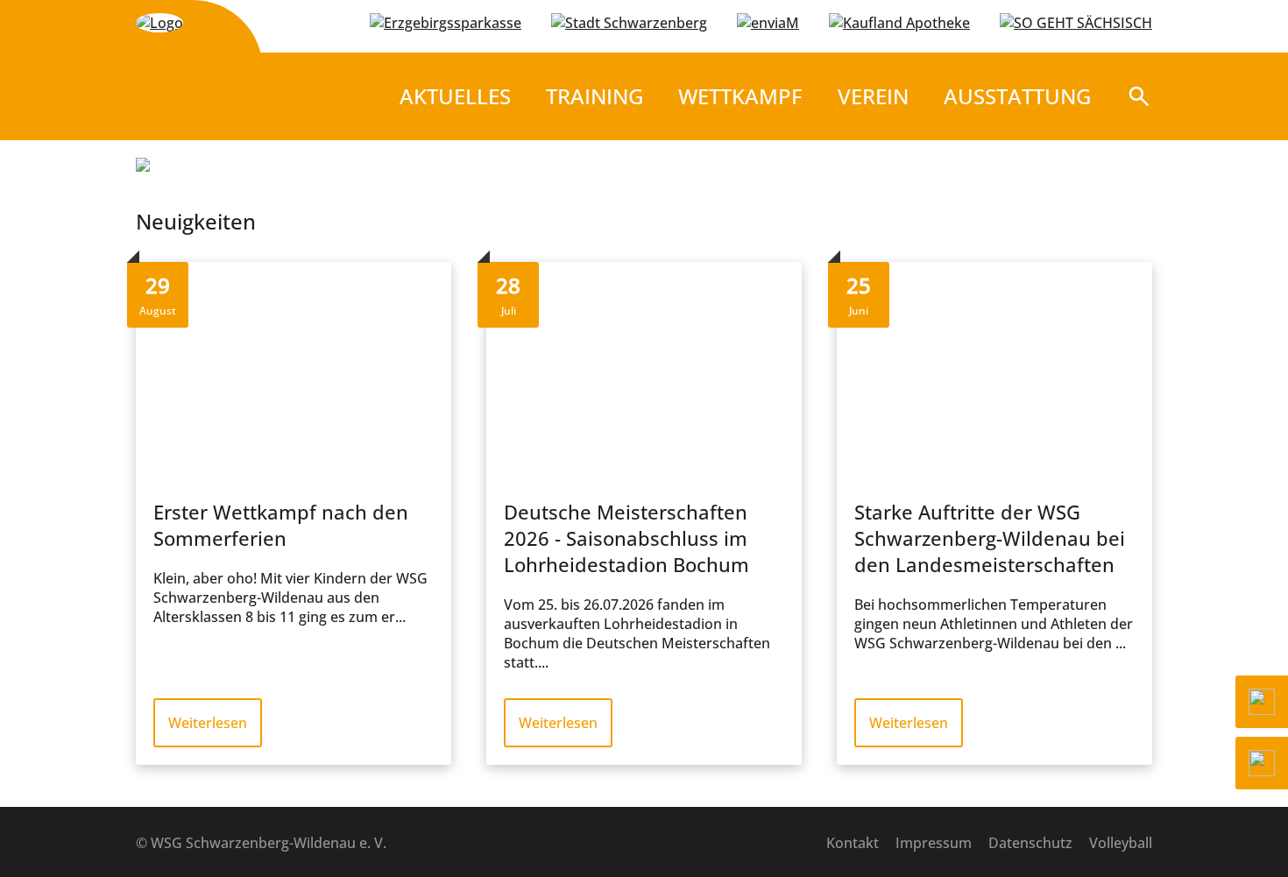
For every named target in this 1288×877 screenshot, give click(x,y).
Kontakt (852, 842)
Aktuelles (455, 95)
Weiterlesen (207, 722)
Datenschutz (1030, 842)
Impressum (933, 842)
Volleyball (1120, 842)
